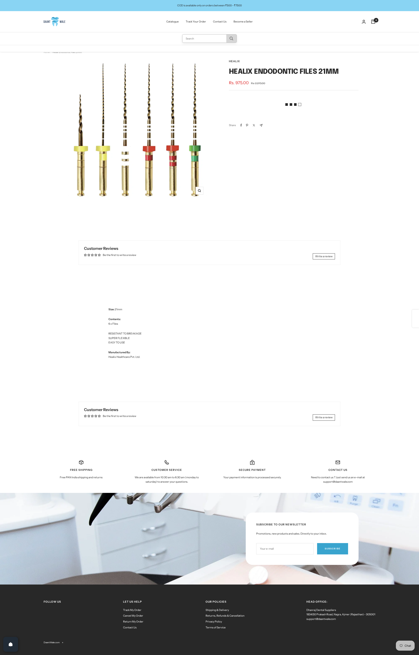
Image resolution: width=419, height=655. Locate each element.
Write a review (324, 256)
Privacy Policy (214, 621)
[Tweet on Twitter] (254, 125)
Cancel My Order (133, 615)
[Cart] (373, 22)
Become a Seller (243, 21)
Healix (234, 61)
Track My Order (132, 610)
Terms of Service (216, 627)
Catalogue (172, 21)
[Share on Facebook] (241, 125)
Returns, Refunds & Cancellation (225, 615)
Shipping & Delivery (217, 610)
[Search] (231, 38)
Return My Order (133, 621)
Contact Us (220, 21)
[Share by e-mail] (261, 125)
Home (47, 52)
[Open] (10, 644)
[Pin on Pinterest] (247, 125)
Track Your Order (196, 21)
